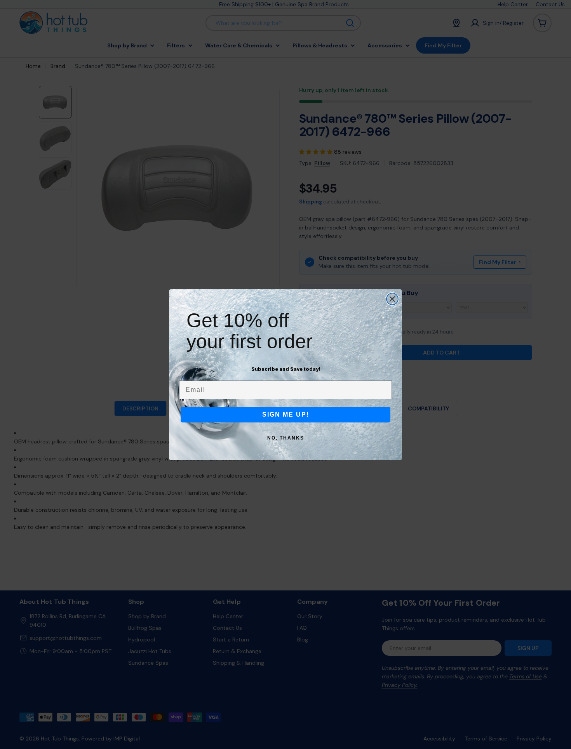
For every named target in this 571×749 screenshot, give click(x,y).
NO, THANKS (285, 438)
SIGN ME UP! (285, 414)
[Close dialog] (392, 299)
